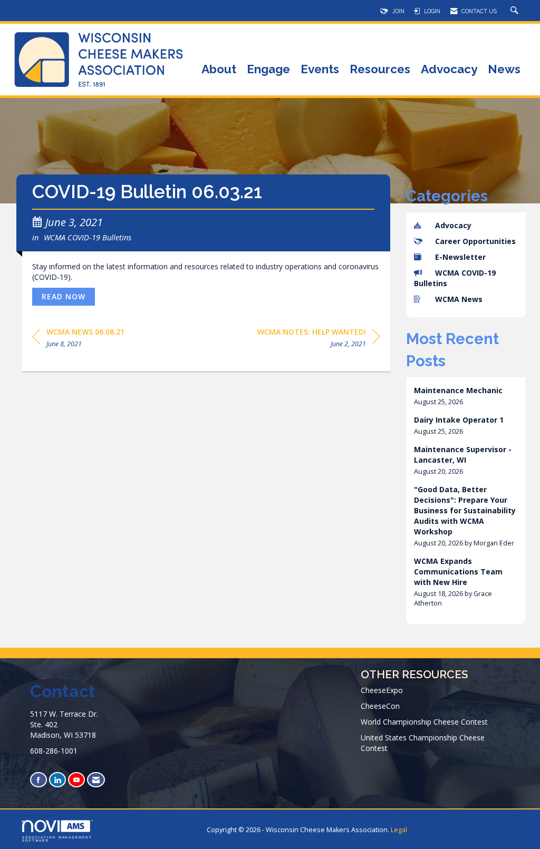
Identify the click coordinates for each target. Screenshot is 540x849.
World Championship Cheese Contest (424, 722)
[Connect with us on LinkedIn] (57, 779)
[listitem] (466, 396)
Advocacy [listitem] (453, 225)
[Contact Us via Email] (96, 779)
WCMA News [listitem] (459, 299)
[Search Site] (516, 11)
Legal (399, 829)
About (218, 70)
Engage (268, 70)
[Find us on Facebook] (38, 779)
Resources (380, 70)
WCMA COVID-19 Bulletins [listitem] (455, 278)
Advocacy (449, 70)
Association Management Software (57, 838)
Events (320, 70)
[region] (318, 340)
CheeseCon (380, 706)
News (504, 70)
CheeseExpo (382, 690)
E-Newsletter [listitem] (460, 257)
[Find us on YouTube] (76, 779)
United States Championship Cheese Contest (423, 743)
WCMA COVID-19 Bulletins (87, 237)
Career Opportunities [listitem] (475, 241)
